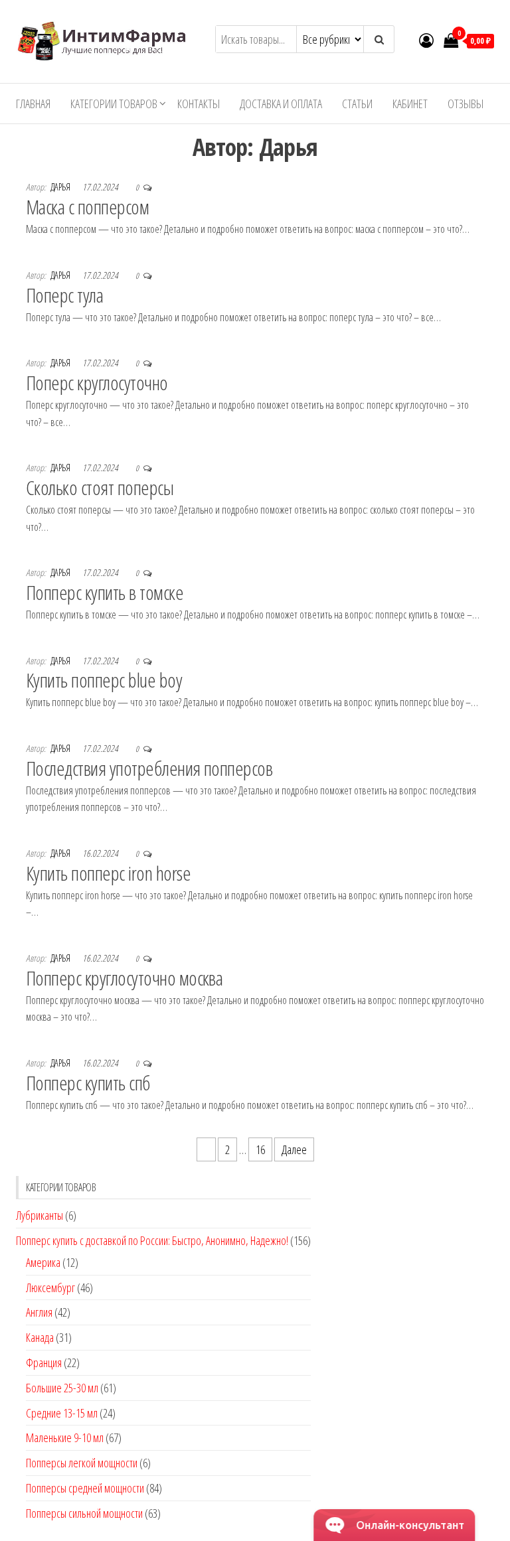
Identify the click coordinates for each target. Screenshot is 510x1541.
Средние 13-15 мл (62, 1413)
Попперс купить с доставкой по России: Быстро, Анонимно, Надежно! (152, 1240)
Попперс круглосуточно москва (124, 977)
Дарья (61, 187)
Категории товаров (113, 103)
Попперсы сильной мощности (84, 1513)
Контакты (198, 103)
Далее (294, 1149)
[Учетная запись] (426, 40)
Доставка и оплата (281, 103)
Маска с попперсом (87, 206)
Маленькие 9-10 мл (65, 1437)
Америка (43, 1262)
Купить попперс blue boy (104, 680)
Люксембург (50, 1287)
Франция (44, 1362)
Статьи (357, 103)
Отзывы (465, 103)
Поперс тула (64, 295)
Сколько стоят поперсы (99, 487)
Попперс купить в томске (104, 592)
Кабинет (410, 103)
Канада (40, 1337)
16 (260, 1149)
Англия (39, 1312)
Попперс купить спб (88, 1082)
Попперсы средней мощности (85, 1488)
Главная (33, 103)
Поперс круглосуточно (97, 382)
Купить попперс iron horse (108, 873)
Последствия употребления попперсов (149, 768)
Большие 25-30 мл (62, 1388)
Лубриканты (39, 1215)
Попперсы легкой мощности (81, 1463)
